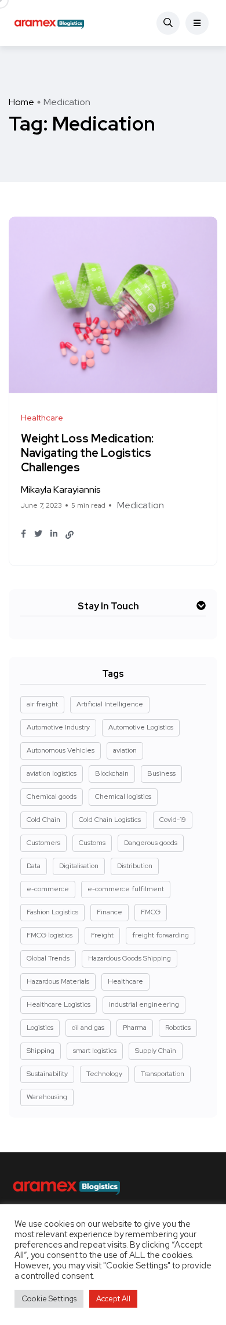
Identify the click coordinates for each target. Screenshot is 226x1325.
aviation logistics (51, 773)
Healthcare (125, 981)
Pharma (135, 1027)
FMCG (151, 912)
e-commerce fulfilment (126, 889)
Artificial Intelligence (109, 704)
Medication (140, 505)
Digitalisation (79, 865)
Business (161, 773)
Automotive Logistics (140, 727)
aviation (125, 750)
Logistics (40, 1027)
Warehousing (47, 1096)
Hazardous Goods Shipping (129, 958)
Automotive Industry (58, 727)
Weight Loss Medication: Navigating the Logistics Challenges (87, 453)
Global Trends (48, 958)
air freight (42, 704)
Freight (102, 935)
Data (34, 865)
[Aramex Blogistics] (49, 23)
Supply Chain (155, 1050)
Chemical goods (51, 796)
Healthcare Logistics (58, 1004)
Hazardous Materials (58, 981)
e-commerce (48, 889)
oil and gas (88, 1027)
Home (21, 102)
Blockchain (112, 773)
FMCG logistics (49, 935)
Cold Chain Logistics (110, 819)
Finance (109, 912)
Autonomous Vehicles (60, 750)
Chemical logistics (123, 796)
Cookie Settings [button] (48, 1299)
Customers (43, 842)
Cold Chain (43, 819)
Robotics (178, 1027)
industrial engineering (144, 1004)
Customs (92, 842)
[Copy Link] (69, 534)
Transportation (162, 1073)
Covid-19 (172, 819)
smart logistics (94, 1050)
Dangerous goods (150, 842)
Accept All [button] (113, 1299)
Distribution (134, 865)
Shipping (40, 1050)
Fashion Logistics (52, 912)
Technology (104, 1073)
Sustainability (47, 1073)
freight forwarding (160, 935)
